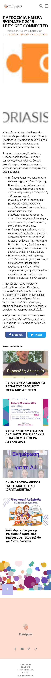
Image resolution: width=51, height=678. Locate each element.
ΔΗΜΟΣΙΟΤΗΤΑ (38, 34)
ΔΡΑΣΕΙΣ (24, 34)
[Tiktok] (35, 649)
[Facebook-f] (15, 649)
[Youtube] (22, 649)
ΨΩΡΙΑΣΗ (13, 34)
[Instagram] (29, 649)
